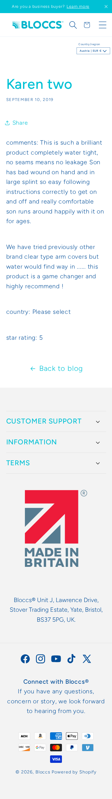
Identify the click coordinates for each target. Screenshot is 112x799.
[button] (73, 25)
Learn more (78, 6)
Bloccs (42, 772)
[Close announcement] (106, 6)
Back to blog (61, 368)
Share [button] (20, 122)
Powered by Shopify (74, 772)
